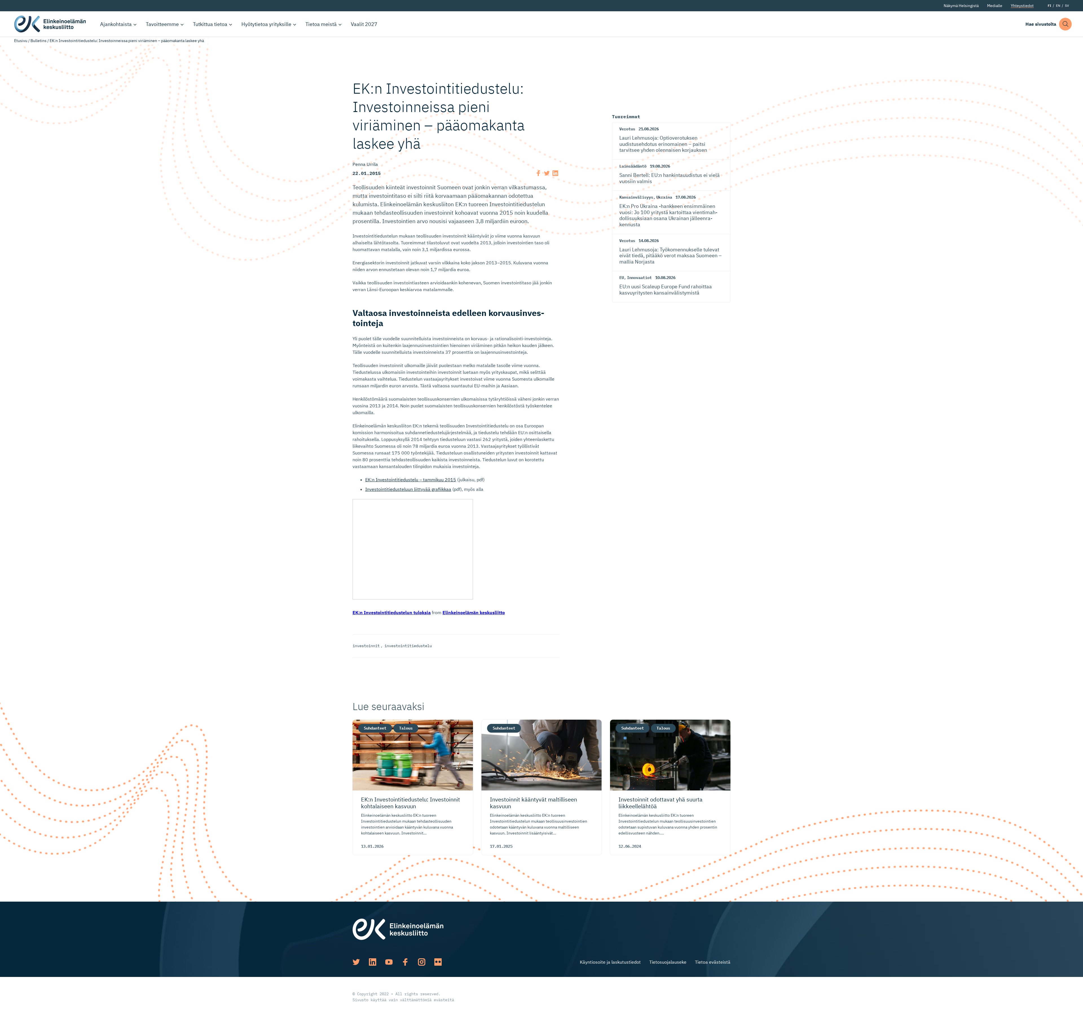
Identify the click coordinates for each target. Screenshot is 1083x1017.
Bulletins (38, 40)
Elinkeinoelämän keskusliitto (50, 24)
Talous (406, 728)
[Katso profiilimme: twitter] (356, 962)
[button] (1065, 24)
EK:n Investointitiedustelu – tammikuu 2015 (410, 479)
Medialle (994, 5)
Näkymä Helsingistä (961, 5)
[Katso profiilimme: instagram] (421, 962)
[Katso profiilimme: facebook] (405, 962)
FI (1049, 5)
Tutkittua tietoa (210, 24)
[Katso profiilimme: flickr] (438, 962)
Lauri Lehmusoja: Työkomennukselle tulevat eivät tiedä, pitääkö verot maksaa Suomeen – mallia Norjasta (670, 255)
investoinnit (366, 645)
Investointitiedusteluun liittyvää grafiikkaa (408, 489)
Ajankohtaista (116, 24)
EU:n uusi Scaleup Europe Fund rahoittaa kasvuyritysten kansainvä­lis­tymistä (665, 289)
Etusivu (20, 40)
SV (1067, 5)
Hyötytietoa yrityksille (266, 24)
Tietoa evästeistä (712, 962)
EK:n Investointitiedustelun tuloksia (392, 612)
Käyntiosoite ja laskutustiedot (610, 962)
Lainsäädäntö (632, 166)
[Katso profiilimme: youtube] (388, 962)
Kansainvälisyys (636, 197)
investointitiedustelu (408, 645)
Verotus (627, 128)
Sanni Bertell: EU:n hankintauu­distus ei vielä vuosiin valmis (669, 178)
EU (621, 277)
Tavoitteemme (162, 24)
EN (1058, 5)
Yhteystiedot (1022, 5)
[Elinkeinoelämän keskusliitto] (398, 929)
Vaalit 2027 (364, 24)
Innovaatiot (639, 277)
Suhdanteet (375, 728)
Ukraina (664, 197)
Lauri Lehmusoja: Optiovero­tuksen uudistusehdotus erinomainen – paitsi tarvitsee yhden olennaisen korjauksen (663, 144)
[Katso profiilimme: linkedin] (372, 962)
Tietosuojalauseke (667, 962)
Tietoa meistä (321, 24)
